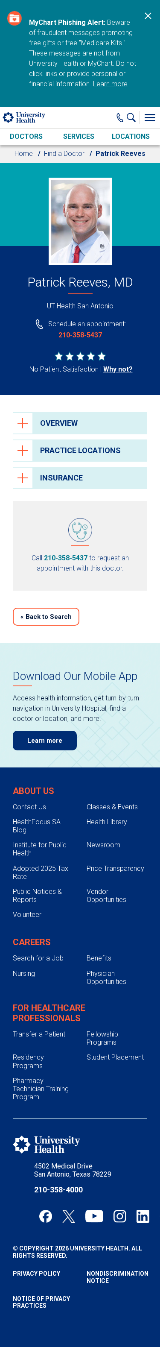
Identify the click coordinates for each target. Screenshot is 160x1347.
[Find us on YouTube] (94, 1216)
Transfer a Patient (39, 1034)
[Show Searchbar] (133, 117)
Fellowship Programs (102, 1038)
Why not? (118, 369)
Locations (131, 136)
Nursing (24, 973)
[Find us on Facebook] (45, 1216)
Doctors (26, 136)
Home (24, 153)
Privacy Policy (36, 1273)
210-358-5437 (80, 335)
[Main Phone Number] (120, 117)
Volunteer (27, 915)
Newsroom (103, 845)
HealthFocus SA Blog (37, 826)
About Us (33, 791)
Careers (32, 942)
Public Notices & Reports (37, 895)
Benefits (99, 958)
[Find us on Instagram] (119, 1216)
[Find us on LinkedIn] (142, 1216)
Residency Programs (28, 1061)
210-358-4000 (58, 1189)
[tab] (80, 423)
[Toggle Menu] (149, 117)
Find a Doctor (64, 153)
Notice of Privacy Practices (41, 1302)
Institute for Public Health (40, 849)
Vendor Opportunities (106, 895)
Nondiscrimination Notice (117, 1277)
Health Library (107, 822)
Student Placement (115, 1057)
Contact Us (29, 807)
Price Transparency (115, 868)
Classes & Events (112, 807)
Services (78, 136)
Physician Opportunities (106, 977)
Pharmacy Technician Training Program (41, 1089)
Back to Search (46, 617)
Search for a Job (38, 958)
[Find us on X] (68, 1216)
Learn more (110, 84)
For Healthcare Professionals (49, 1013)
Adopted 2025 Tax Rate (40, 872)
